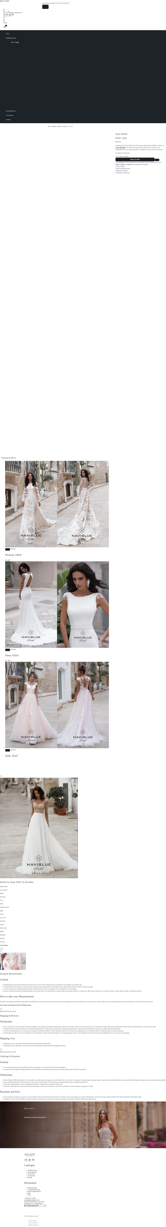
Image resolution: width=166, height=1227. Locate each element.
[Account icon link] (4, 17)
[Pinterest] (33, 1160)
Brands (30, 1177)
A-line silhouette (120, 147)
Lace (1, 910)
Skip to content (4, 1)
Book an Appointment (34, 1191)
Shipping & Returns (34, 1225)
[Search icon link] (4, 20)
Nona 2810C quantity (122, 156)
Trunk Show (31, 1174)
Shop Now (27, 1117)
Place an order (135, 159)
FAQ (29, 1195)
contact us (129, 164)
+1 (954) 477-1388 (30, 1198)
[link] (5, 12)
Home (49, 126)
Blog (29, 1193)
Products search (47, 3)
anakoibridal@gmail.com (32, 1200)
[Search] (45, 7)
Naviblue (59, 126)
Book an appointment (39, 1117)
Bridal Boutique (32, 1188)
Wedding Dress (32, 1170)
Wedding (54, 126)
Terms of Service (33, 1223)
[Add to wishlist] (157, 160)
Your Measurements (34, 1189)
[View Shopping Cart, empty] (5, 27)
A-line (2, 931)
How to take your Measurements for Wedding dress (15, 1005)
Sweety (64, 126)
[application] (17, 38)
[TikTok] (29, 1160)
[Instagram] (25, 1160)
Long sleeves (4, 945)
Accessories (31, 1175)
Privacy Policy (32, 1220)
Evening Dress (32, 1172)
